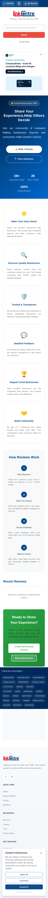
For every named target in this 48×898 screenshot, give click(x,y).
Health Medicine (23, 682)
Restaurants (17, 705)
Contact (6, 824)
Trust (5, 829)
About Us (6, 820)
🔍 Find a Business (24, 159)
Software (15, 696)
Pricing (6, 800)
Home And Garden (23, 677)
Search (24, 35)
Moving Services (38, 700)
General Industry (8, 677)
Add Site (10, 3)
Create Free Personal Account (24, 648)
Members (7, 805)
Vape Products (26, 696)
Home (5, 792)
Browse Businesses (24, 658)
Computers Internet (38, 682)
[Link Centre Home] (24, 13)
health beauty (28, 691)
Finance (17, 691)
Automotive (29, 686)
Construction (7, 691)
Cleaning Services (9, 682)
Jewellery (39, 691)
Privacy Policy (8, 833)
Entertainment (29, 705)
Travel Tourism (8, 686)
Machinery (16, 700)
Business (6, 696)
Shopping (26, 700)
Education (20, 686)
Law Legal (6, 705)
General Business (38, 677)
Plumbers (6, 700)
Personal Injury (40, 696)
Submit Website (9, 796)
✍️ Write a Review (24, 149)
